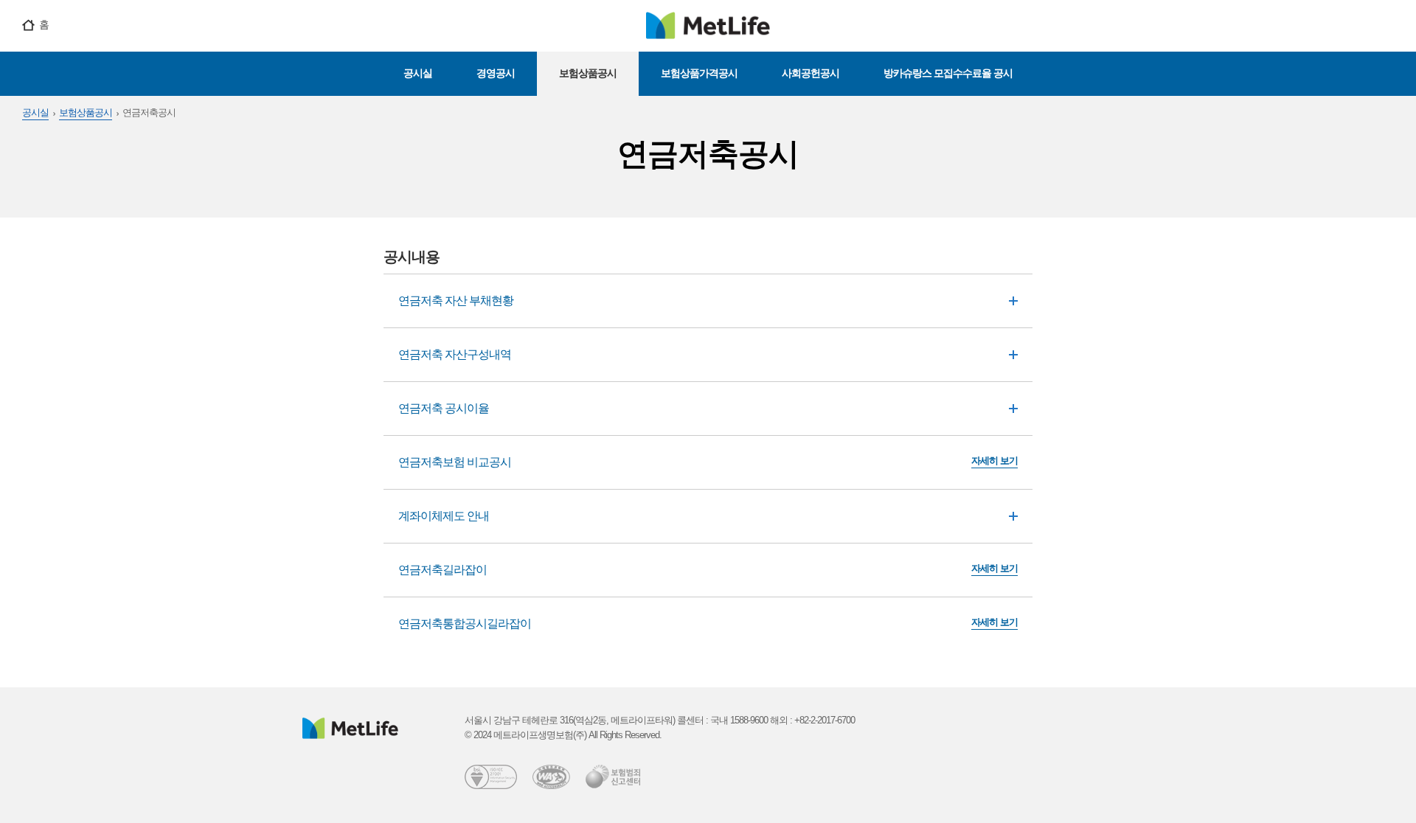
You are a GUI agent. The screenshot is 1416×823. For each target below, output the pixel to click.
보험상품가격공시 (699, 73)
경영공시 (495, 73)
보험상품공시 (588, 73)
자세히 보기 (994, 460)
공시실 (417, 73)
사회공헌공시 (810, 73)
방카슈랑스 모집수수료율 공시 (948, 73)
